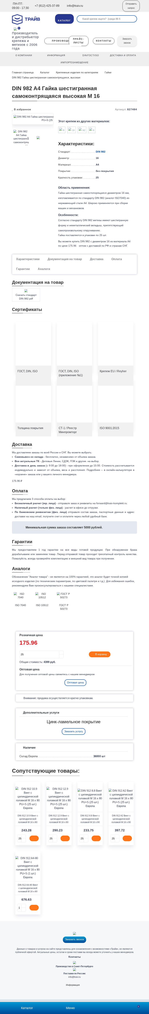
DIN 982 (100, 151)
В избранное (22, 109)
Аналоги (44, 268)
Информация (73, 985)
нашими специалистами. (79, 585)
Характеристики (28, 259)
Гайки (108, 72)
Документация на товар (65, 259)
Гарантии (23, 268)
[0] (15, 28)
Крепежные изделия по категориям (77, 72)
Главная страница (23, 72)
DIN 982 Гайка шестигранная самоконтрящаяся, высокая (46, 77)
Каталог (44, 72)
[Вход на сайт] (114, 9)
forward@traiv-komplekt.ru (111, 503)
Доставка (96, 259)
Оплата (116, 259)
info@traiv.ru (74, 977)
